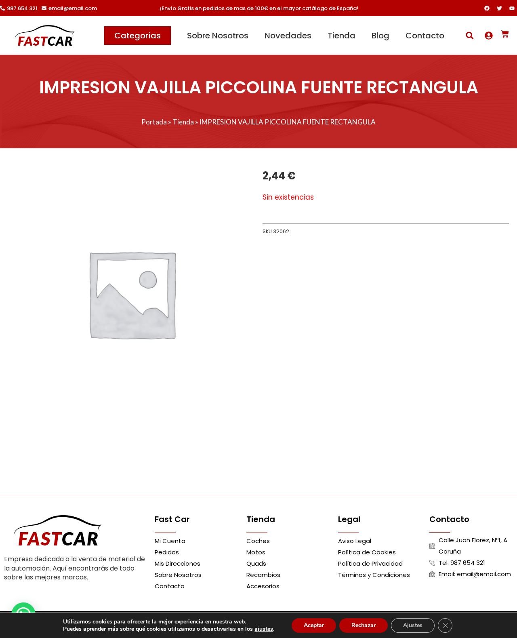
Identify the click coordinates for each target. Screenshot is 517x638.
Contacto (425, 35)
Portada (154, 122)
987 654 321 (22, 8)
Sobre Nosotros (217, 35)
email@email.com (72, 8)
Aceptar (314, 625)
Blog (380, 35)
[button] (469, 35)
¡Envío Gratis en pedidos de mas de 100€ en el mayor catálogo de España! (259, 8)
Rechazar (363, 625)
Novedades (288, 35)
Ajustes (412, 625)
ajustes (263, 629)
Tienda (341, 35)
